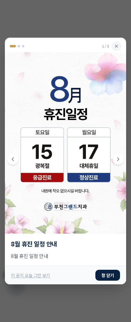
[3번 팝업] (23, 133)
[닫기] (116, 133)
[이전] (12, 159)
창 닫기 (107, 189)
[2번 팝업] (17, 133)
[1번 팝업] (11, 133)
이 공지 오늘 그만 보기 (30, 189)
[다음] (118, 159)
